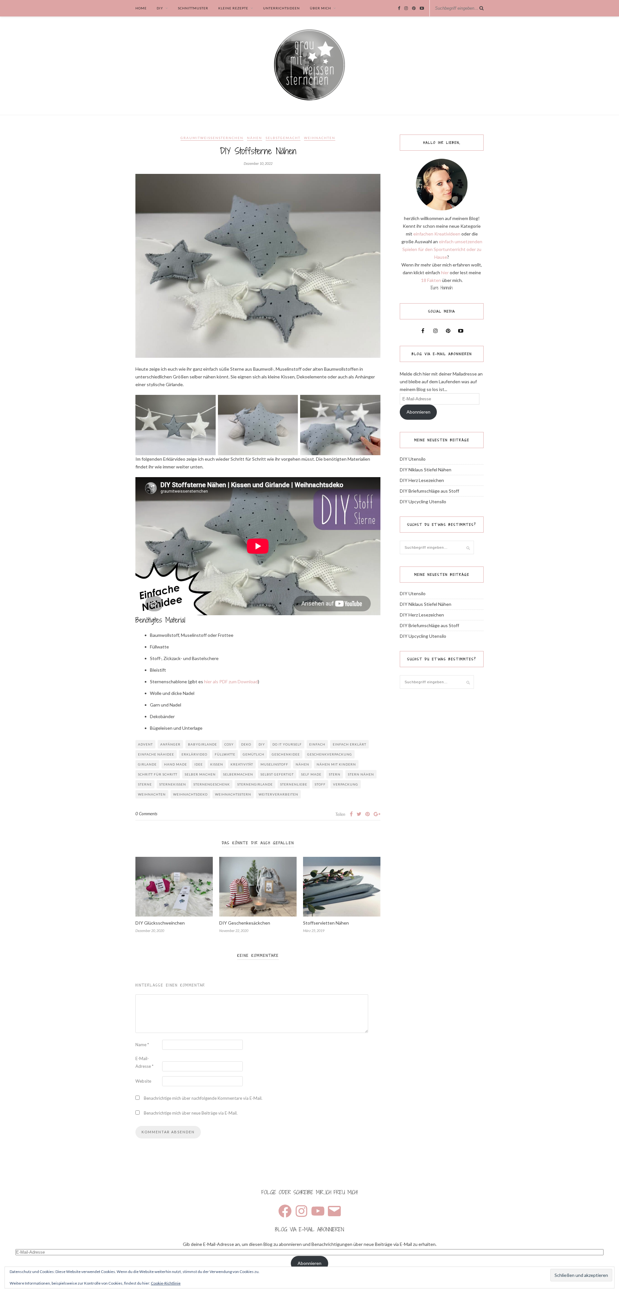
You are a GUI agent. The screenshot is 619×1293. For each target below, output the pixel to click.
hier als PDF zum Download (231, 681)
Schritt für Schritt (157, 774)
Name (142, 1044)
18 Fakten (431, 280)
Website (143, 1081)
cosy (229, 744)
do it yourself (287, 744)
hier (445, 272)
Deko (246, 744)
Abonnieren (418, 412)
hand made (175, 764)
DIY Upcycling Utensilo (423, 501)
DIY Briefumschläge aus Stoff (429, 491)
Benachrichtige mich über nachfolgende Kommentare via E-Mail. (203, 1098)
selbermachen (238, 774)
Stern (334, 774)
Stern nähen (361, 774)
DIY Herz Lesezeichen (422, 480)
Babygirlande (202, 744)
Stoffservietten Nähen (326, 923)
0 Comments (146, 813)
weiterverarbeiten (278, 794)
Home (141, 8)
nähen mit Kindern (336, 764)
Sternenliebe (293, 784)
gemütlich (253, 754)
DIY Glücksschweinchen (160, 923)
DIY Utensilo (413, 459)
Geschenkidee (286, 754)
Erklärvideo (194, 754)
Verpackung (345, 784)
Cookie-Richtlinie (166, 1283)
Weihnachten (319, 138)
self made (311, 774)
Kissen (216, 764)
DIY (160, 8)
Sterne (145, 784)
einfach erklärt (349, 744)
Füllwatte (225, 754)
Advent (145, 744)
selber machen (200, 774)
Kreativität (242, 764)
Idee (198, 764)
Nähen (254, 138)
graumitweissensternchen (212, 138)
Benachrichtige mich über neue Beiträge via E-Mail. (191, 1113)
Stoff (320, 784)
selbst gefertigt (277, 774)
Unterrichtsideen (281, 8)
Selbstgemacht (283, 138)
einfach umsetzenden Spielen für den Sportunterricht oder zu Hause (442, 249)
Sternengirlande (255, 784)
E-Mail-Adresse (144, 1062)
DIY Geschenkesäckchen (244, 923)
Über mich (320, 8)
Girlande (147, 764)
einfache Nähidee (156, 754)
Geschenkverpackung (329, 754)
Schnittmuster (193, 8)
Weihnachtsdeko (190, 794)
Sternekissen (172, 784)
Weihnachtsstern (233, 794)
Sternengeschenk (211, 784)
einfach (317, 744)
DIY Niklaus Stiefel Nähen (425, 469)
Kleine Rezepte (233, 8)
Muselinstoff (274, 764)
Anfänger (170, 744)
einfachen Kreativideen (436, 233)
